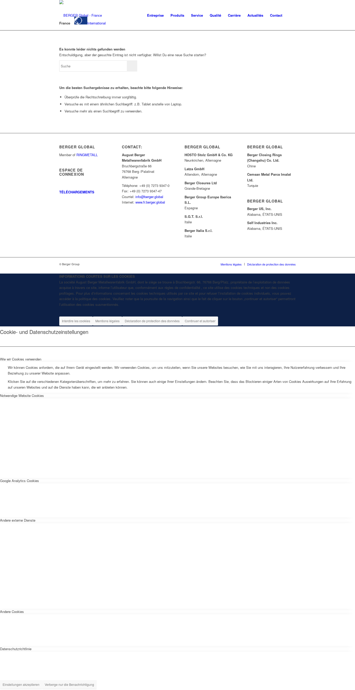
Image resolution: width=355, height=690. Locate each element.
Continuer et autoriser (200, 321)
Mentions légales (107, 321)
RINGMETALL (87, 154)
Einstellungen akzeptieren (21, 684)
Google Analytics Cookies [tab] (19, 480)
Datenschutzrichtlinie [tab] (15, 648)
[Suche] (291, 15)
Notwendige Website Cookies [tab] (22, 395)
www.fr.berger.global (150, 202)
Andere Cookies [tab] (12, 611)
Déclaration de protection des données (152, 321)
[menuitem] (155, 15)
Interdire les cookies (76, 321)
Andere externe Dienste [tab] (17, 520)
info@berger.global (149, 196)
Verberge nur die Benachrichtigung (69, 684)
